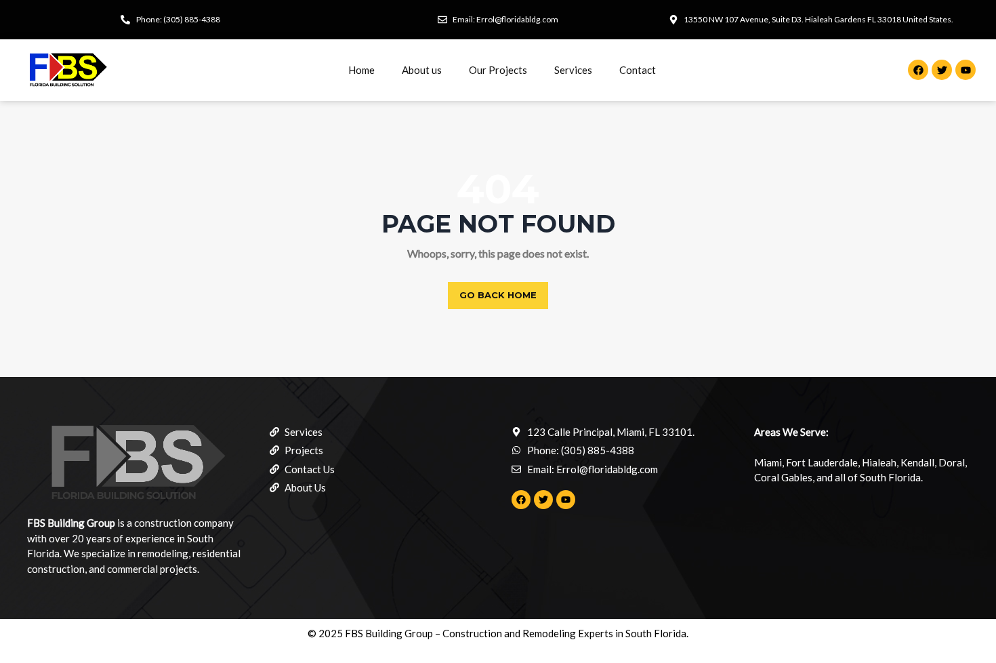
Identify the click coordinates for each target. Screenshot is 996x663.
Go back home (498, 294)
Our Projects (498, 70)
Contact (637, 70)
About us (422, 70)
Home (361, 70)
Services (573, 70)
